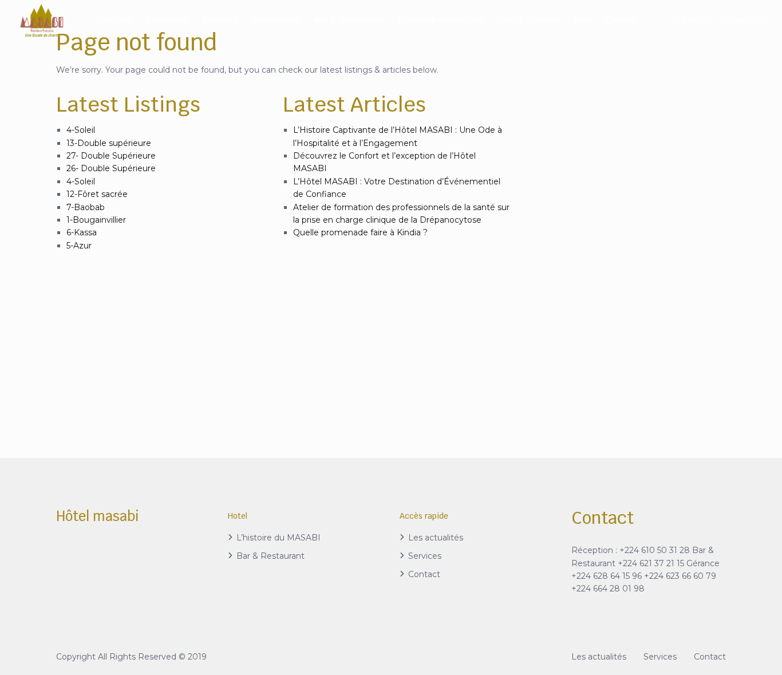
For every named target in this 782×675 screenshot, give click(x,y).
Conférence (275, 20)
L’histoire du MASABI (441, 20)
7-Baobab (85, 207)
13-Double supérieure (108, 143)
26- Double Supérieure (111, 168)
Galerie (620, 20)
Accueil (117, 20)
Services (220, 20)
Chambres (167, 20)
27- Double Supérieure (111, 156)
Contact (424, 574)
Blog (582, 20)
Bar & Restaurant (349, 20)
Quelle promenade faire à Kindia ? (360, 232)
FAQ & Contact (529, 20)
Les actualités (435, 537)
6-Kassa (81, 232)
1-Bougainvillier (96, 220)
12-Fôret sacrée (97, 194)
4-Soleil (80, 130)
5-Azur (79, 245)
